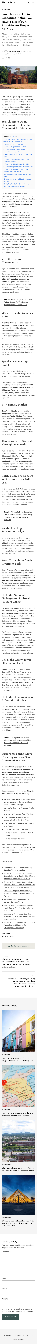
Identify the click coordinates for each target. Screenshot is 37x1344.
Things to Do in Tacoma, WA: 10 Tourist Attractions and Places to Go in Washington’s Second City (19, 925)
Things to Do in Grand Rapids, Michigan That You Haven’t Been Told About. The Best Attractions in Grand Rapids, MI (19, 884)
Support (30, 1335)
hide (14, 136)
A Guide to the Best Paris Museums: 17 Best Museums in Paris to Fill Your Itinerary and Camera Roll (18, 1223)
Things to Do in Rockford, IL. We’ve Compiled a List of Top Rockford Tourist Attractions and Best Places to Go (19, 876)
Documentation (19, 1335)
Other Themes (18, 1340)
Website (5, 1299)
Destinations (6, 9)
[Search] (29, 2)
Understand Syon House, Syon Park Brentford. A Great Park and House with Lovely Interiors (19, 916)
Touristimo (8, 2)
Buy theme (8, 1335)
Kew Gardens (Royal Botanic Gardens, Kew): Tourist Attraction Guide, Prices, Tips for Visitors (19, 907)
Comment (6, 1252)
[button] (33, 2)
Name (5, 1278)
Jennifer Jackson (14, 51)
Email (4, 1289)
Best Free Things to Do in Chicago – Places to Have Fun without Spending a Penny (19, 893)
